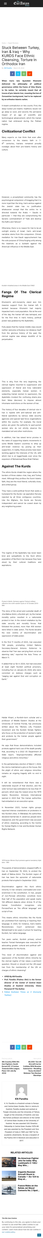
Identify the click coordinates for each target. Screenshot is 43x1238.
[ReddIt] (29, 73)
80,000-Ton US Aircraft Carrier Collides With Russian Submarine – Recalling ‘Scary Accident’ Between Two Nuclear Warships (32, 1068)
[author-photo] (21, 1096)
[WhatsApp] (23, 73)
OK (39, 1235)
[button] (5, 3)
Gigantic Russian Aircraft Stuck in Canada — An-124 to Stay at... (28, 1175)
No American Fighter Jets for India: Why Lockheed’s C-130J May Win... (28, 1162)
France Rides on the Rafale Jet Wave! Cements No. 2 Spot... (29, 1188)
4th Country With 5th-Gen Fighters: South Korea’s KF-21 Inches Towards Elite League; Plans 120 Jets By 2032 (11, 1067)
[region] (21, 26)
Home (4, 43)
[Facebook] (12, 73)
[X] (18, 73)
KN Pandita (8, 68)
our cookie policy (8, 1232)
